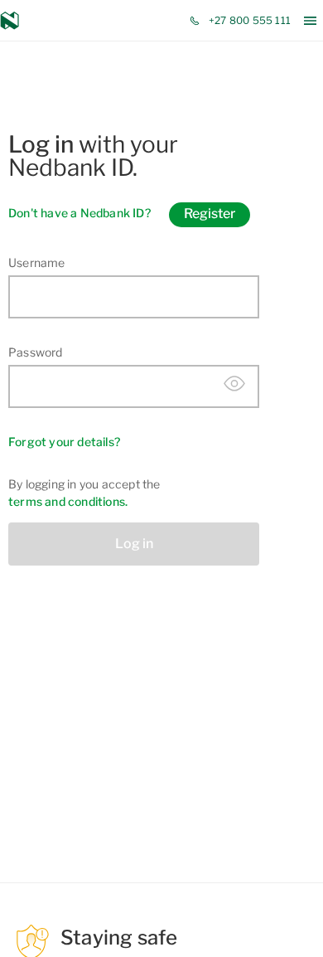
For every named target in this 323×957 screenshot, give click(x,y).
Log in (134, 543)
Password (35, 352)
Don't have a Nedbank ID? (79, 213)
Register (209, 213)
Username (36, 262)
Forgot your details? (64, 442)
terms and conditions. (68, 501)
